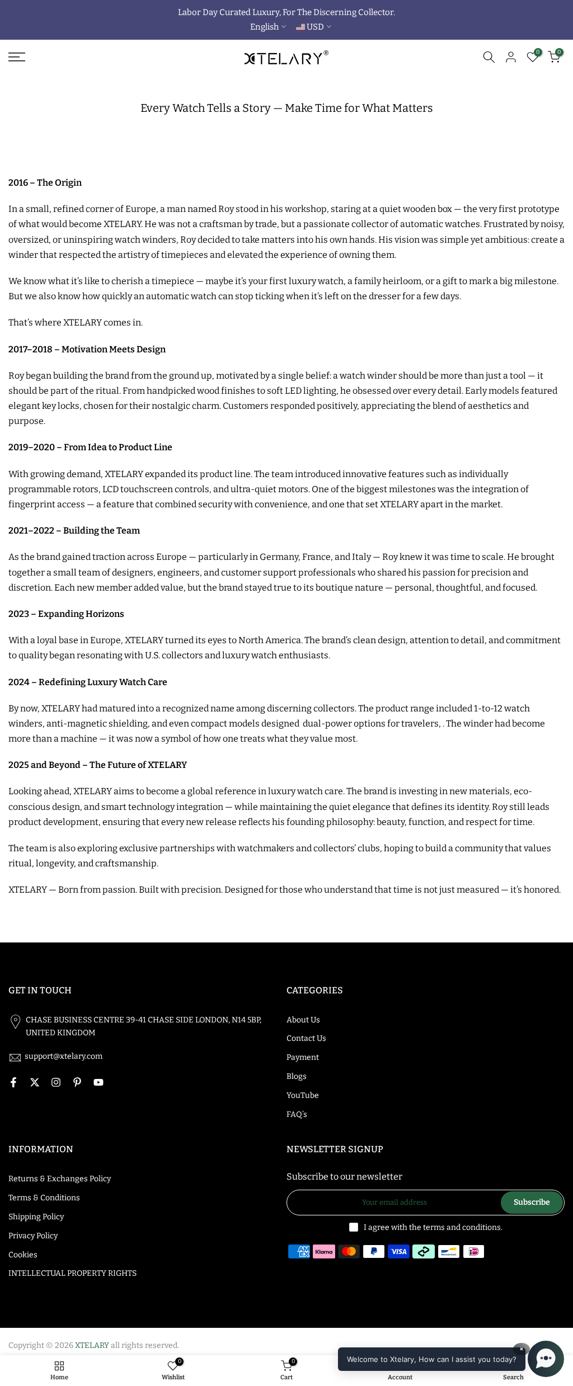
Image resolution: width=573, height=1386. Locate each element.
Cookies (22, 1255)
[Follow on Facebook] (13, 1082)
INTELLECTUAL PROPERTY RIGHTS (72, 1273)
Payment (302, 1057)
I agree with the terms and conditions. (433, 1227)
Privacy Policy (33, 1236)
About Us (303, 1020)
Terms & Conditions (44, 1198)
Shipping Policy (36, 1217)
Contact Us (306, 1038)
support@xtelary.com (63, 1056)
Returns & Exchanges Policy (59, 1179)
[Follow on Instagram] (56, 1082)
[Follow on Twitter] (35, 1082)
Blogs (296, 1076)
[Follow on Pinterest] (77, 1082)
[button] (451, 1359)
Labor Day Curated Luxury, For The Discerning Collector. (286, 12)
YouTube (302, 1095)
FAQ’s (296, 1114)
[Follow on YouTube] (98, 1082)
